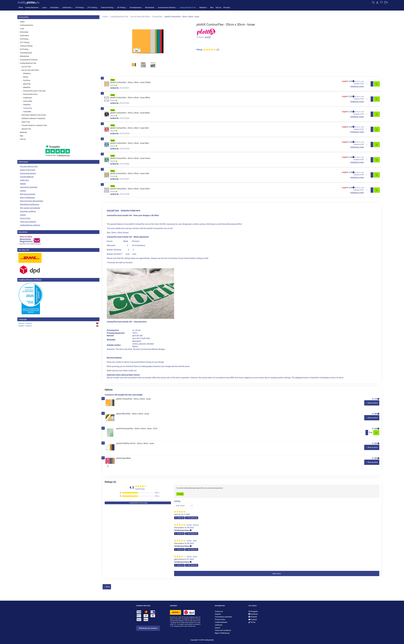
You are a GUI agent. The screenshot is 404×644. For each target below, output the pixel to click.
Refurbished (149, 8)
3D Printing (121, 8)
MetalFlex (26, 87)
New (211, 8)
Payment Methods (27, 177)
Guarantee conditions (28, 211)
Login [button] (181, 494)
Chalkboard (27, 98)
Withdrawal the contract (148, 628)
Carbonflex (27, 112)
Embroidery (54, 8)
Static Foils (26, 122)
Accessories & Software (166, 8)
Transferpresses (135, 8)
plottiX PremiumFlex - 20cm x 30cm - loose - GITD (136, 428)
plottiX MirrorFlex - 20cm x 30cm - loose (132, 414)
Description (113, 211)
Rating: (200, 49)
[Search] (373, 3)
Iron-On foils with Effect (30, 70)
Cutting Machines (31, 8)
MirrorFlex (27, 84)
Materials (202, 8)
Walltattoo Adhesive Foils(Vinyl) (33, 118)
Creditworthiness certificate (30, 225)
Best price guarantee (27, 194)
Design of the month (27, 170)
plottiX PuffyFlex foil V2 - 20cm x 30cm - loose (135, 443)
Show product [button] (372, 403)
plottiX (208, 37)
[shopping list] (381, 3)
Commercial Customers (28, 187)
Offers (20, 8)
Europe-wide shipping (28, 173)
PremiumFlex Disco (30, 94)
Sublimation (66, 8)
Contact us (219, 611)
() (180, 518)
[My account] (377, 3)
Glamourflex (27, 101)
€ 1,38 (374, 428)
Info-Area (226, 8)
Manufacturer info (130, 211)
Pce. (371, 432)
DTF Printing (92, 8)
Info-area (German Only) (29, 166)
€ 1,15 (374, 399)
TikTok (252, 622)
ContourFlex (23, 17)
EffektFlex (27, 74)
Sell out (218, 8)
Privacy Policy (25, 218)
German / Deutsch (25, 323)
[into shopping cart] (377, 84)
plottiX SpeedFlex (123, 458)
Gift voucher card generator (30, 208)
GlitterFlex (27, 105)
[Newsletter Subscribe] (58, 240)
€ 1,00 (374, 443)
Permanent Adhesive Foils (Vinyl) (34, 115)
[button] (102, 78)
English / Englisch (25, 326)
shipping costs (357, 86)
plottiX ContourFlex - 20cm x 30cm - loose (133, 399)
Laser (44, 8)
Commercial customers (223, 617)
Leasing (23, 191)
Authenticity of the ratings (139, 503)
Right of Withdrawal (27, 198)
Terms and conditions (28, 222)
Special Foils (26, 129)
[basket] (385, 3)
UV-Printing (79, 8)
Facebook (254, 614)
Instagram (254, 611)
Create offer (24, 180)
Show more (277, 573)
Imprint (217, 628)
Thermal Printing (107, 8)
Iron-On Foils (26, 67)
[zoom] (148, 41)
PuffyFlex (26, 80)
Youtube (253, 620)
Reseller (23, 184)
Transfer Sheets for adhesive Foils (34, 125)
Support (23, 215)
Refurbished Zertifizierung (29, 204)
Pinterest (253, 617)
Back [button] (108, 587)
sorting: (177, 501)
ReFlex (25, 77)
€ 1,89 (374, 414)
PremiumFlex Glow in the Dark (34, 91)
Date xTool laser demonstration (31, 201)
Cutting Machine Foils (187, 8)
